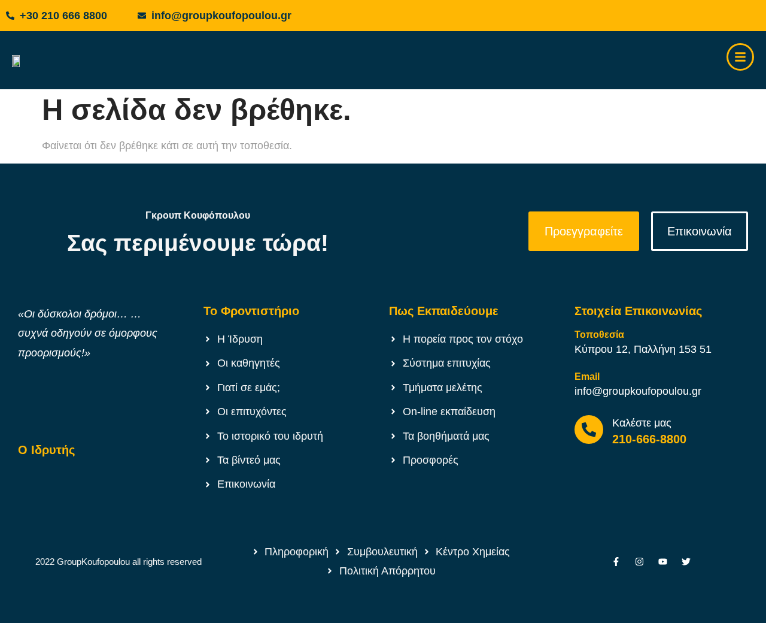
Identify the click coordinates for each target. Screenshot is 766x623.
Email (587, 376)
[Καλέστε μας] (588, 429)
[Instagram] (639, 561)
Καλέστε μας (641, 423)
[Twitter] (686, 561)
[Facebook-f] (616, 561)
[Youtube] (662, 561)
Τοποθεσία (599, 334)
